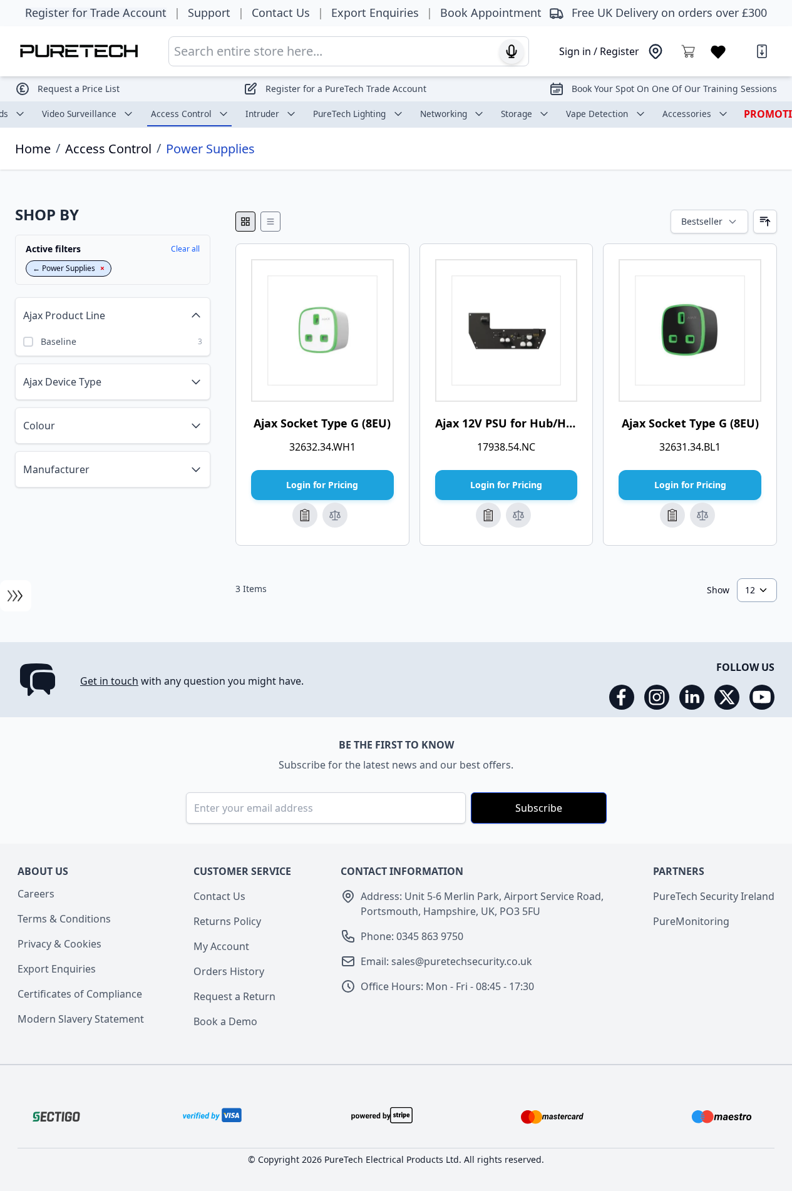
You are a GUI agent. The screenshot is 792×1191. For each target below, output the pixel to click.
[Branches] (655, 51)
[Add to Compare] (334, 515)
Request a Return (234, 996)
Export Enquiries (57, 969)
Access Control (181, 114)
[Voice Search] (511, 51)
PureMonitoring (691, 921)
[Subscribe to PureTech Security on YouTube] (761, 697)
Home (33, 148)
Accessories (686, 114)
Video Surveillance (79, 114)
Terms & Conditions (64, 919)
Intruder (262, 114)
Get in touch (109, 681)
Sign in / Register (599, 51)
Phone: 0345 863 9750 (412, 936)
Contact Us (219, 896)
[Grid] (245, 222)
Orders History (228, 971)
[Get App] (761, 51)
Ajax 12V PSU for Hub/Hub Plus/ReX (534, 423)
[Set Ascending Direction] (765, 221)
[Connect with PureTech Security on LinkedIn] (691, 697)
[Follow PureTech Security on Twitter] (726, 697)
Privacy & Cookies (59, 944)
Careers (36, 894)
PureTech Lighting (349, 114)
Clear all (185, 249)
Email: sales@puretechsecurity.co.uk (446, 961)
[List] (270, 222)
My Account (221, 946)
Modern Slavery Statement (81, 1019)
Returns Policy (227, 921)
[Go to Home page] (79, 51)
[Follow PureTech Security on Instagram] (656, 697)
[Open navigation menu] (15, 595)
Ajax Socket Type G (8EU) (322, 423)
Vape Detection (597, 114)
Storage (516, 114)
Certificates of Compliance (80, 994)
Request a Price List (79, 89)
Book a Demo (225, 1021)
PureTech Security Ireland (713, 896)
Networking (443, 114)
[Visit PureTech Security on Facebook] (621, 697)
